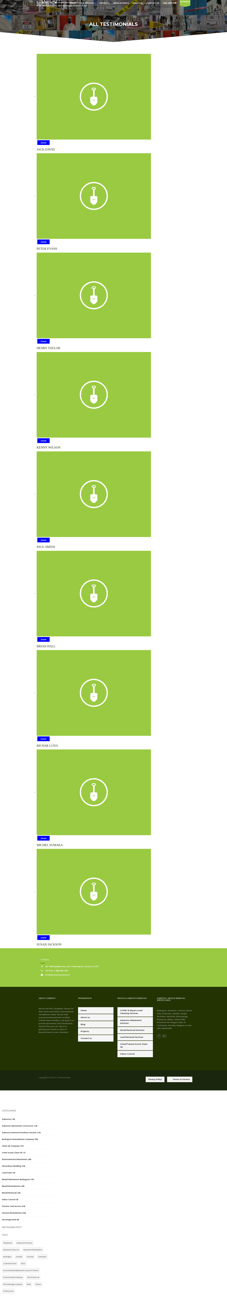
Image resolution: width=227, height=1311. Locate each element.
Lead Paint (7, 1172)
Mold (29, 1284)
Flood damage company (12, 1284)
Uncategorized (9, 1219)
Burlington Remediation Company (18, 1139)
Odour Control (8, 1199)
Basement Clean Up (11, 1250)
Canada (19, 1256)
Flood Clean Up (33, 1277)
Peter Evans (47, 248)
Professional (8, 1291)
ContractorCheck (10, 1263)
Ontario (38, 1284)
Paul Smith (46, 547)
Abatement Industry (24, 1243)
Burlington (7, 1256)
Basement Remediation (33, 1250)
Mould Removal (9, 1193)
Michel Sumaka (50, 845)
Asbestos (6, 1119)
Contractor (42, 1256)
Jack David (46, 149)
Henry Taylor (48, 348)
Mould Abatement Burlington (16, 1179)
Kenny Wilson (48, 447)
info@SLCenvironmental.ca (57, 975)
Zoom (43, 142)
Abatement (7, 1243)
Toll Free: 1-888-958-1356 (56, 970)
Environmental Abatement (14, 1159)
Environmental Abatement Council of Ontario (21, 1270)
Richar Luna (47, 745)
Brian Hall (46, 646)
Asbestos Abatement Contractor (17, 1126)
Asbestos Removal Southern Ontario (19, 1132)
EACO (23, 1263)
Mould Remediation (11, 1186)
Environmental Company (13, 1277)
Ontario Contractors (11, 1206)
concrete (30, 1256)
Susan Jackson (49, 944)
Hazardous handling (11, 1166)
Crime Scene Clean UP (12, 1152)
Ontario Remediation (12, 1213)
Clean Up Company (11, 1146)
